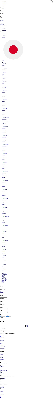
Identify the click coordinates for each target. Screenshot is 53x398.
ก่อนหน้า (27, 325)
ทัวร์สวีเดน (1, 354)
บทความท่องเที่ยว (2, 346)
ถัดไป (27, 326)
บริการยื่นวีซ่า (2, 349)
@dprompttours (2, 24)
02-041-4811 (1, 20)
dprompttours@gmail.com (3, 370)
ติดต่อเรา (1, 343)
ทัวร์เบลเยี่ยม (2, 359)
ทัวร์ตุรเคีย (1, 357)
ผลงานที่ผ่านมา (2, 348)
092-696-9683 (2, 366)
